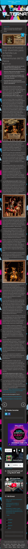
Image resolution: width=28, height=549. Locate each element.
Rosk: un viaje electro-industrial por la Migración (14, 500)
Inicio (4, 544)
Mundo (10, 547)
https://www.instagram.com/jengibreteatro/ (12, 398)
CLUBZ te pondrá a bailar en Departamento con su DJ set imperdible (12, 505)
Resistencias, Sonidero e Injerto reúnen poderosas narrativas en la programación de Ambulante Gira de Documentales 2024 (14, 511)
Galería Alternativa (21, 545)
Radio (18, 547)
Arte (8, 26)
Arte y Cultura (14, 544)
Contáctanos (11, 1)
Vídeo (8, 515)
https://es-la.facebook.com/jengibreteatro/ (12, 396)
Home (5, 26)
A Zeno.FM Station (8, 468)
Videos (22, 547)
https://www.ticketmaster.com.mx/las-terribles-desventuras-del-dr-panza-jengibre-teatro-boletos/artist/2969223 (14, 390)
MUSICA (8, 544)
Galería (13, 545)
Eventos (6, 545)
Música (14, 547)
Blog (19, 544)
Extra (10, 545)
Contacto (23, 544)
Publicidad (17, 1)
